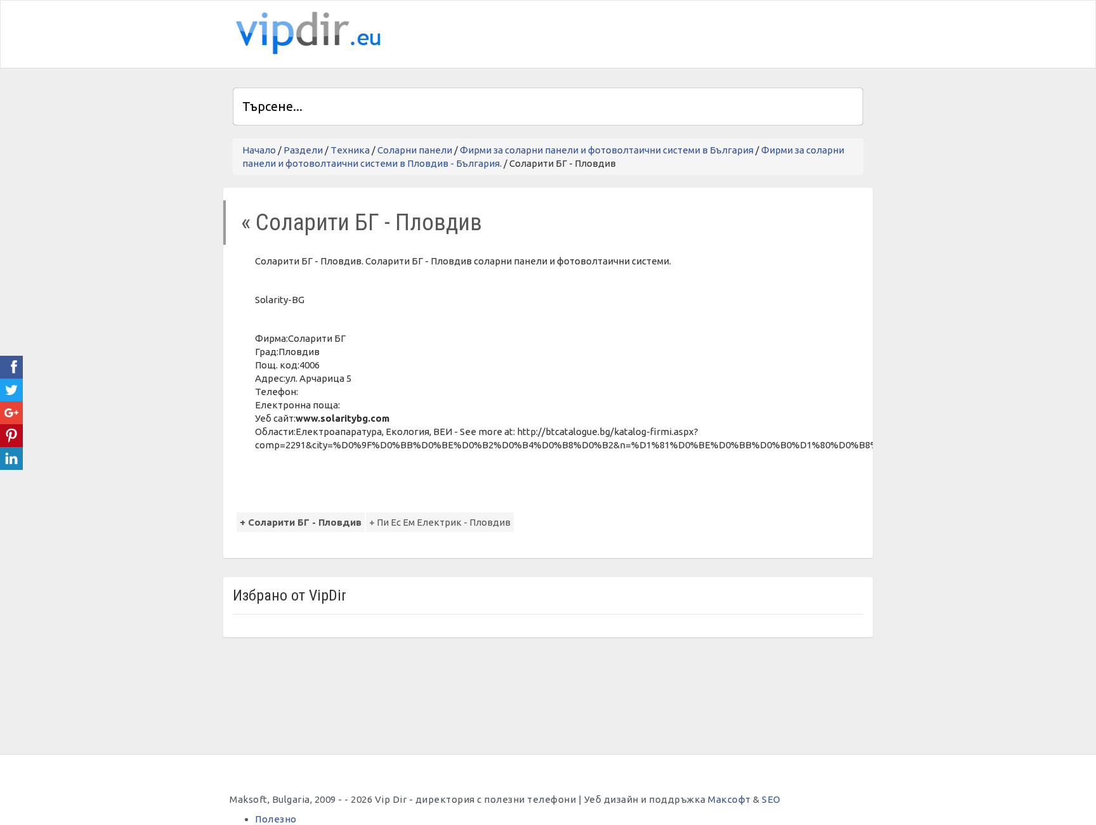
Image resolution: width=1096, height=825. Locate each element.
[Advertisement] (714, 32)
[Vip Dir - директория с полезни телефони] (305, 33)
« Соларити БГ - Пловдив (361, 222)
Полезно (276, 819)
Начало (259, 150)
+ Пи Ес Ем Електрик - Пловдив (440, 522)
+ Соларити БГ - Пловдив (301, 522)
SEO (771, 799)
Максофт (729, 799)
